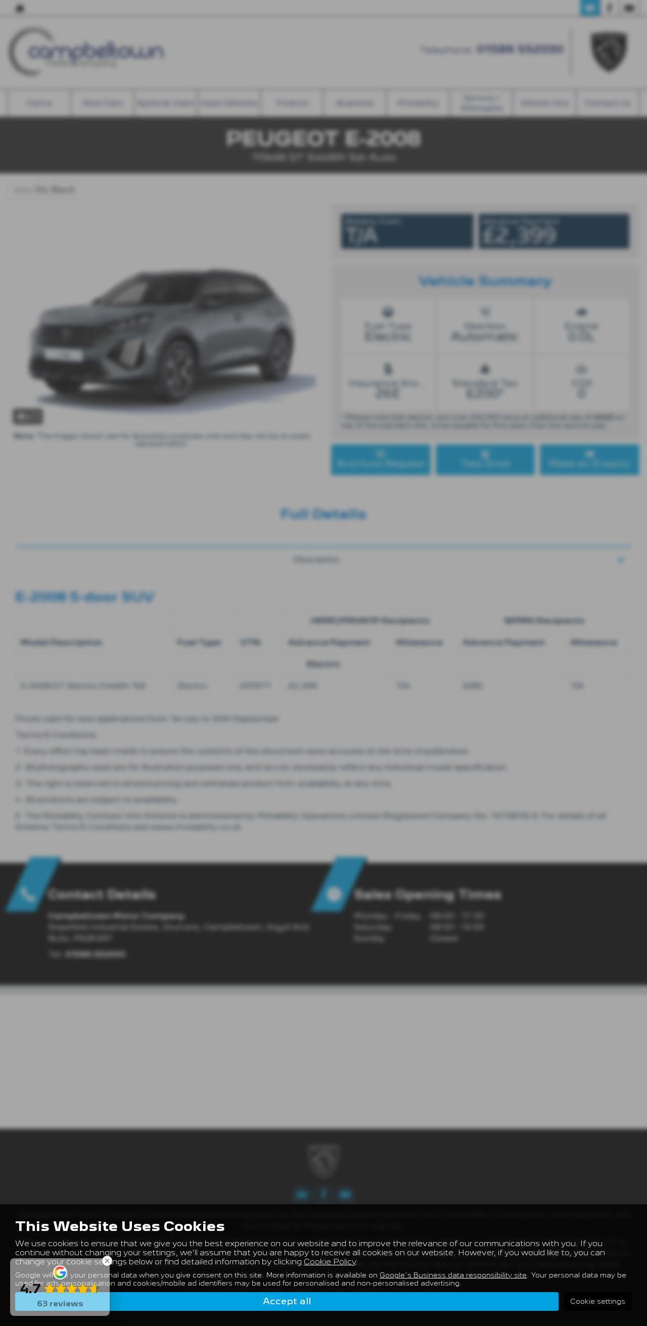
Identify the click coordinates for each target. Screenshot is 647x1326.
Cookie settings (597, 1301)
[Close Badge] (107, 1261)
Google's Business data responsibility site (453, 1275)
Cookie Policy (330, 1261)
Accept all (287, 1301)
